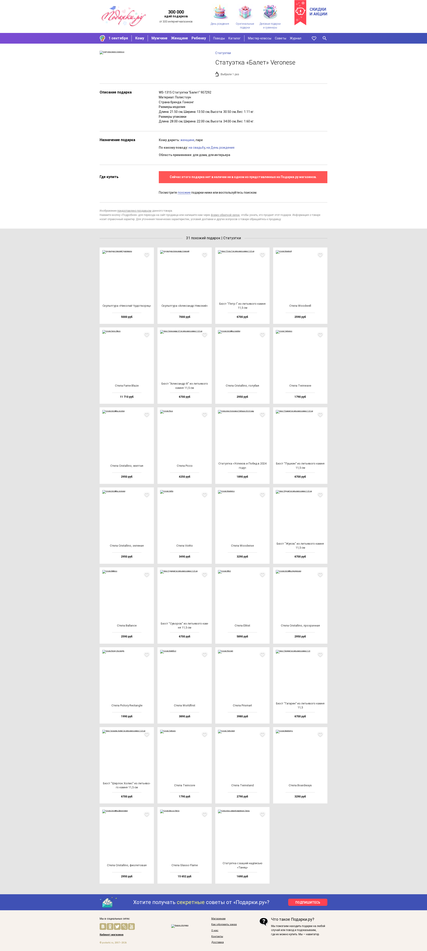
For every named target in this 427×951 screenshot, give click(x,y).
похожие (184, 192)
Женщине (179, 38)
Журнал (295, 38)
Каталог (234, 38)
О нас (214, 930)
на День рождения (220, 147)
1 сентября (118, 38)
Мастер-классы (259, 38)
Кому (139, 38)
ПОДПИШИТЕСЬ (307, 902)
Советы (280, 38)
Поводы (219, 38)
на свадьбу (197, 147)
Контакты (217, 936)
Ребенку (198, 38)
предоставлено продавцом (134, 210)
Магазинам (218, 918)
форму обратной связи (225, 215)
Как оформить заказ (224, 924)
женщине (187, 140)
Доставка (217, 942)
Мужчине (159, 38)
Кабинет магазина (111, 934)
